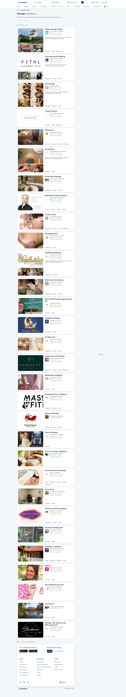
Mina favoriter (22, 667)
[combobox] (42, 2)
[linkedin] (24, 682)
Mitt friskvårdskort (24, 672)
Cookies (56, 667)
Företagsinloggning (58, 651)
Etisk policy (57, 661)
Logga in (21, 661)
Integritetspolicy (58, 664)
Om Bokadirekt (40, 661)
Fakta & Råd (40, 669)
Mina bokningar (23, 664)
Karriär (38, 672)
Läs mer (50, 651)
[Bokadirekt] (22, 2)
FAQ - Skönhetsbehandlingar (44, 667)
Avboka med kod (23, 675)
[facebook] (28, 682)
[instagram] (20, 682)
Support (39, 675)
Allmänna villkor (58, 669)
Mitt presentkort (23, 669)
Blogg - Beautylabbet (42, 664)
